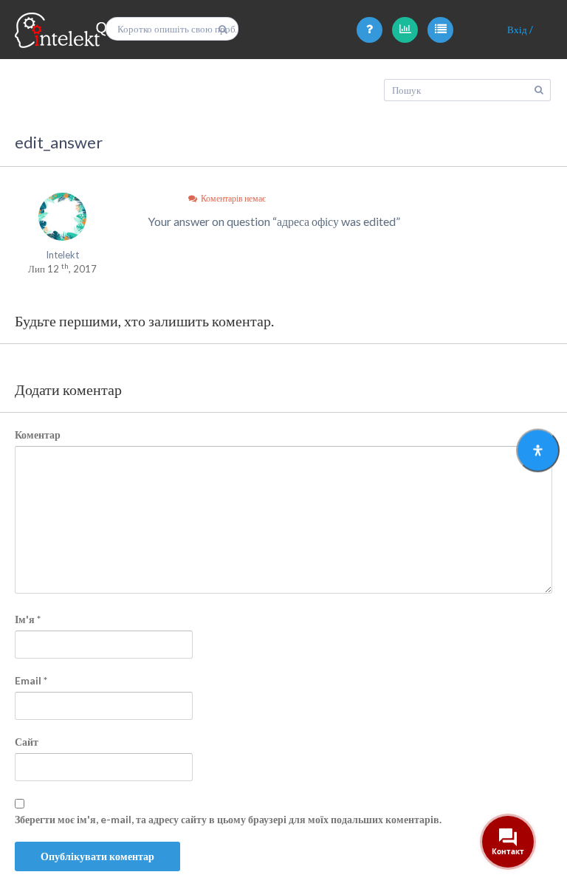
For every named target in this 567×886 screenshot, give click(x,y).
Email (31, 680)
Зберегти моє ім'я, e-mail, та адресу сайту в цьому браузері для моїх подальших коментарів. (228, 819)
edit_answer (59, 142)
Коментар (38, 434)
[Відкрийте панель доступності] (538, 451)
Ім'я (28, 619)
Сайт (26, 741)
